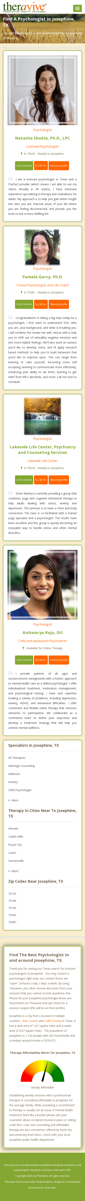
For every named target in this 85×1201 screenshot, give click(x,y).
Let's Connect (24, 165)
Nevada (13, 828)
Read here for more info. (42, 1187)
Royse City (15, 844)
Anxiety (13, 782)
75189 (12, 901)
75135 (12, 894)
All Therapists (17, 758)
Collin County (52, 1021)
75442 (12, 915)
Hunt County (30, 1021)
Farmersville (16, 861)
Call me (41, 165)
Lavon (12, 853)
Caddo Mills (15, 836)
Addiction (14, 774)
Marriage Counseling (21, 766)
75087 (12, 922)
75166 (12, 908)
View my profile (58, 165)
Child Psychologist (19, 790)
